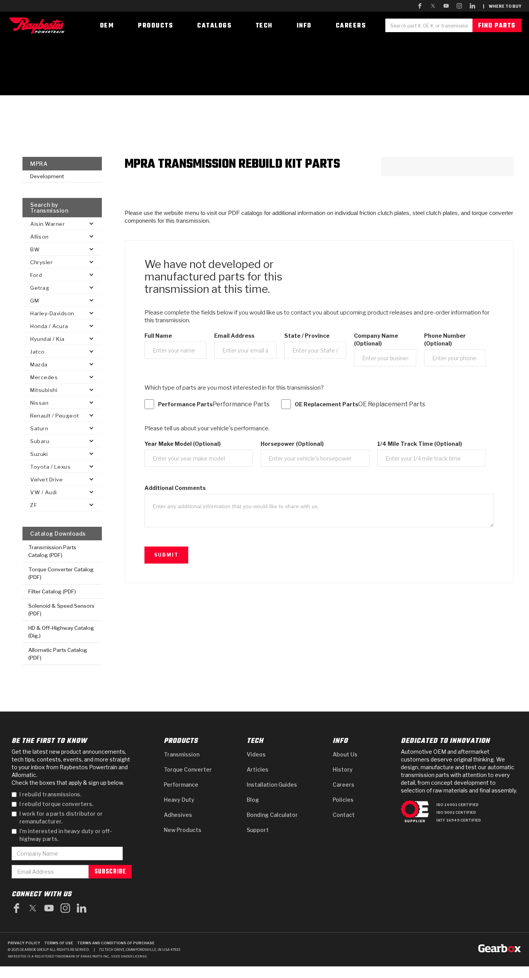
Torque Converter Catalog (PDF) (61, 573)
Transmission (181, 754)
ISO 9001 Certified (456, 812)
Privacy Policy (24, 943)
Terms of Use (58, 943)
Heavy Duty (179, 799)
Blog (253, 799)
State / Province (307, 335)
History (343, 769)
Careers (343, 784)
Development (47, 176)
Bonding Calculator (272, 814)
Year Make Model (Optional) (182, 443)
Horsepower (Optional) (292, 443)
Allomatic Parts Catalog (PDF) (57, 654)
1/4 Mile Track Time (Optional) (419, 443)
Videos (256, 754)
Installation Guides (272, 784)
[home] (38, 25)
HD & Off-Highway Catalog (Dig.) (61, 632)
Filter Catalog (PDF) (52, 591)
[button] (62, 223)
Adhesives (178, 814)
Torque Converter (188, 769)
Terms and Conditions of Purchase (116, 943)
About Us (345, 754)
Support (258, 830)
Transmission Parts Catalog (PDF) (52, 551)
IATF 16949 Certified (458, 820)
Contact (344, 814)
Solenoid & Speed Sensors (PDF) (61, 610)
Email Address (234, 335)
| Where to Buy (502, 6)
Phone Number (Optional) (445, 339)
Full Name (158, 335)
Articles (257, 769)
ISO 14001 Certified (457, 805)
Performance (181, 784)
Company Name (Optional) (376, 339)
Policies (343, 799)
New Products (182, 830)
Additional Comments (175, 488)
